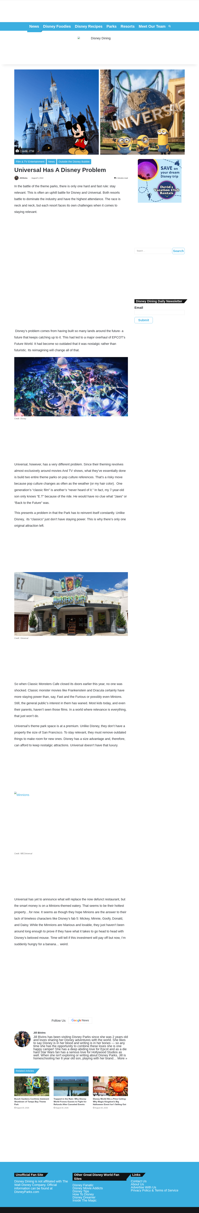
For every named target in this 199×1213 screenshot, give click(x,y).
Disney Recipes (88, 26)
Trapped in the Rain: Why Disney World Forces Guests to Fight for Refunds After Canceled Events (70, 1102)
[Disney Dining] (99, 48)
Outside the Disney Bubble (74, 161)
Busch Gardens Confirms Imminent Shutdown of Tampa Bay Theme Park (31, 1102)
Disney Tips (81, 1191)
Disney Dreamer (84, 1197)
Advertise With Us (143, 1187)
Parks (111, 26)
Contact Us (139, 1181)
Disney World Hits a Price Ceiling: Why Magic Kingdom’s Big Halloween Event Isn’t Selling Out (109, 1102)
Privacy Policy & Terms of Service (154, 1190)
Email (138, 307)
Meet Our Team (152, 26)
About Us (137, 1184)
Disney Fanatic (83, 1185)
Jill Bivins (24, 178)
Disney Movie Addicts (88, 1188)
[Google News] (80, 1020)
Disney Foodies (57, 26)
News (34, 26)
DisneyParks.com (26, 1192)
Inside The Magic (85, 1200)
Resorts (128, 26)
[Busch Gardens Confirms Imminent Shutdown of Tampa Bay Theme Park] (31, 1086)
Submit (143, 320)
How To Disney (83, 1194)
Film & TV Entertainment (30, 161)
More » (122, 1058)
